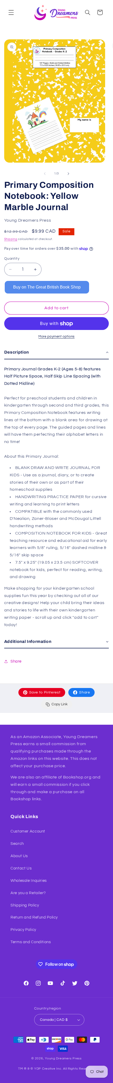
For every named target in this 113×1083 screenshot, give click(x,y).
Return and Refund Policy (34, 917)
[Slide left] (44, 173)
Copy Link (60, 704)
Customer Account (28, 831)
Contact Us (21, 868)
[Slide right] (68, 173)
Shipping (10, 239)
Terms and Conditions (31, 942)
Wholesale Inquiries (29, 881)
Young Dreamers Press (63, 1058)
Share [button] (16, 661)
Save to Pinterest (45, 692)
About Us (19, 856)
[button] (11, 12)
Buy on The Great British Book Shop (47, 287)
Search (17, 844)
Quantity (11, 258)
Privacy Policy (23, 930)
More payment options (56, 336)
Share (84, 692)
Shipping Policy (25, 905)
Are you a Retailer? (28, 893)
